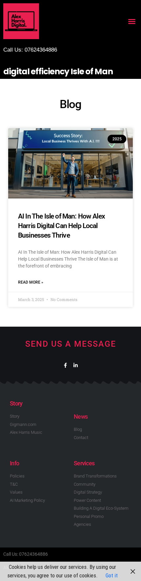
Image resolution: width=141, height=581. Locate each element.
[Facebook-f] (65, 365)
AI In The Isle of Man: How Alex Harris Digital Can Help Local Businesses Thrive (61, 226)
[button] (132, 21)
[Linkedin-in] (75, 365)
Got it (112, 575)
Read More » (30, 282)
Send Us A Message (70, 344)
